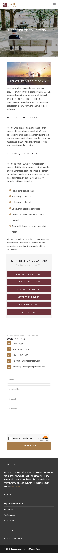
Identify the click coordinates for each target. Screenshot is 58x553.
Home (10, 37)
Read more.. (16, 486)
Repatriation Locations (14, 503)
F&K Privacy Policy (12, 509)
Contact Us (9, 521)
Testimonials (9, 515)
